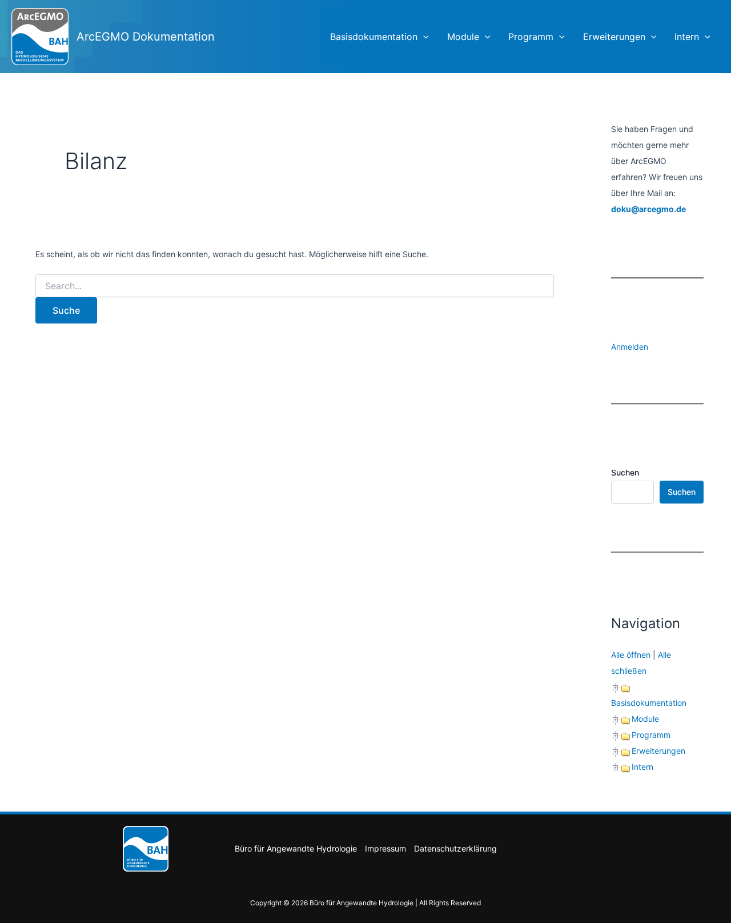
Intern (686, 36)
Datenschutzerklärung (455, 848)
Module (463, 36)
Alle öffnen (630, 655)
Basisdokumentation (373, 36)
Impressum (385, 848)
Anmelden (629, 346)
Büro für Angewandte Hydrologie (296, 848)
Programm (530, 36)
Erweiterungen (614, 36)
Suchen (625, 472)
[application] (423, 36)
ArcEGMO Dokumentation (146, 36)
